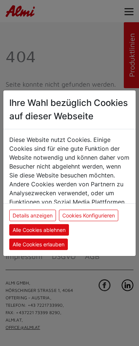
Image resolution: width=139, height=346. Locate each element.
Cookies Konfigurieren (88, 215)
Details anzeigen (33, 215)
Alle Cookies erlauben (38, 244)
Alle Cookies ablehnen (39, 230)
